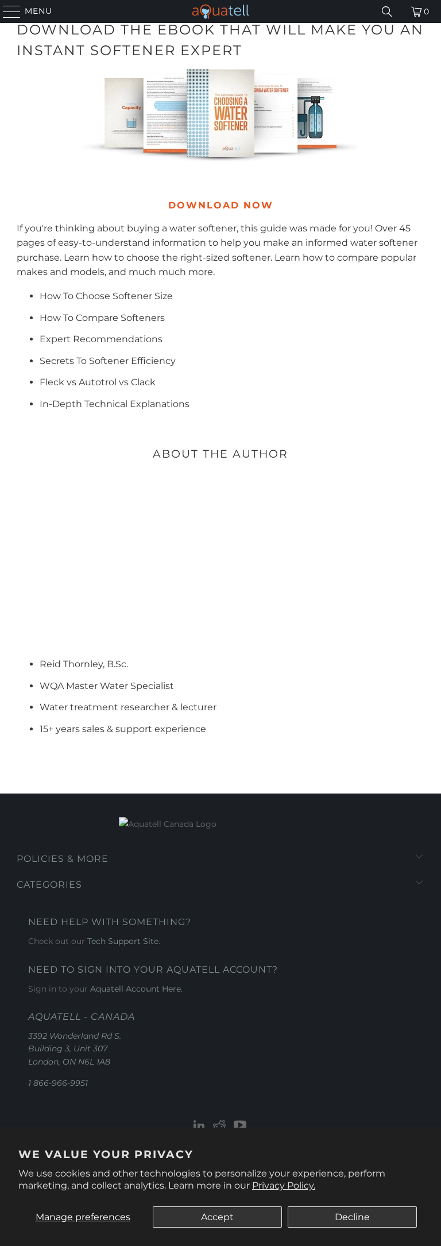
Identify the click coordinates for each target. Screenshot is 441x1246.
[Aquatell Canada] (220, 11)
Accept (217, 1217)
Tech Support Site (122, 941)
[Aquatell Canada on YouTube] (240, 1126)
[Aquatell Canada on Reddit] (220, 1126)
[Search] (387, 11)
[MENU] (6, 11)
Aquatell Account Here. (136, 989)
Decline (352, 1217)
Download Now (220, 205)
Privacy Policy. (283, 1185)
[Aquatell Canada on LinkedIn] (199, 1126)
